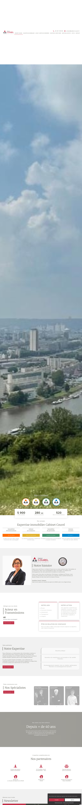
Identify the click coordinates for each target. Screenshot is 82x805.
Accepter (56, 799)
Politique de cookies (59, 802)
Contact (78, 33)
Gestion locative (66, 33)
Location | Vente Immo (55, 33)
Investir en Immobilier (28, 33)
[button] (35, 695)
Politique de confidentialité (68, 802)
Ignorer (72, 799)
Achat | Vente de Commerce (42, 33)
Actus (73, 33)
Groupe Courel (18, 33)
